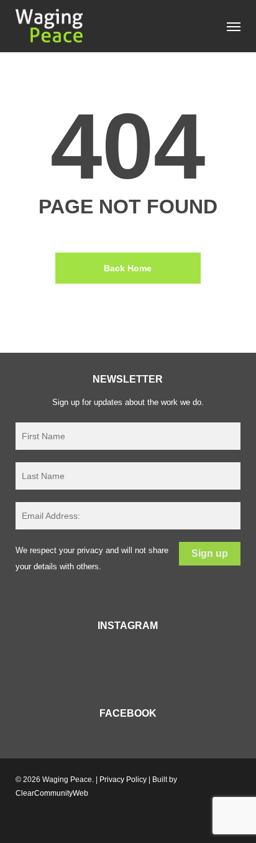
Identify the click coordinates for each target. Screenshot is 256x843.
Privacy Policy (123, 779)
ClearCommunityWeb (52, 793)
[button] (233, 26)
